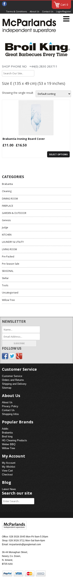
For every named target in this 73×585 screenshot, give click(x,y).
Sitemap (6, 387)
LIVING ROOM (9, 249)
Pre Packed (8, 256)
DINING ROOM (10, 198)
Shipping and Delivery (14, 383)
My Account (8, 462)
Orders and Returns (13, 379)
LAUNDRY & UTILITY (13, 242)
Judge (5, 227)
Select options (58, 154)
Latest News (9, 489)
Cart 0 (64, 4)
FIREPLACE (7, 205)
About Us (34, 11)
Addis (5, 428)
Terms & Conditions (16, 11)
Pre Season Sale (10, 263)
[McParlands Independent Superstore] (29, 26)
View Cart (7, 470)
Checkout (7, 474)
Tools (5, 285)
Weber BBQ (8, 444)
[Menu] (66, 19)
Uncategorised (10, 292)
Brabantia (7, 184)
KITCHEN (6, 234)
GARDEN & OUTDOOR (14, 213)
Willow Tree (8, 300)
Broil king (7, 436)
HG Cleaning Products (14, 440)
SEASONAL (7, 271)
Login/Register (63, 11)
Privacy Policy (10, 406)
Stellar (5, 278)
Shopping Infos (10, 414)
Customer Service (12, 376)
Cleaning (6, 191)
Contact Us (47, 11)
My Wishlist (8, 466)
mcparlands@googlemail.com (25, 544)
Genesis (6, 220)
